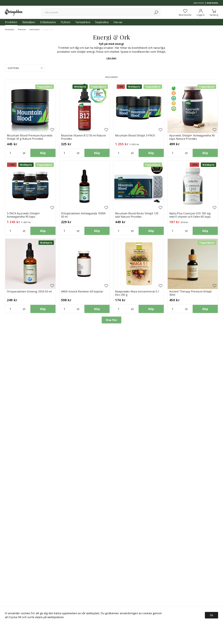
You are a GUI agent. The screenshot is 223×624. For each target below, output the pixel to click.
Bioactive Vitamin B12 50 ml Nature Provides (83, 137)
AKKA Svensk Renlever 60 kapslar (82, 291)
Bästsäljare (28, 22)
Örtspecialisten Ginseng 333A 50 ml (29, 291)
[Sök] (156, 12)
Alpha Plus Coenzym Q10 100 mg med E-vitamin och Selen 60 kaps (190, 215)
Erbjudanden (48, 22)
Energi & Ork (48, 29)
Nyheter (66, 22)
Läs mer (111, 58)
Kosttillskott (35, 29)
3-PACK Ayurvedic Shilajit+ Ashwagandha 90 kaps (23, 215)
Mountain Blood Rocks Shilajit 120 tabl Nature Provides (137, 215)
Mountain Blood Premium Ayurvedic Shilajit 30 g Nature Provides (30, 137)
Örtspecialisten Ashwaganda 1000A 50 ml (83, 215)
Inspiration (102, 22)
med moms (212, 2)
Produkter (11, 22)
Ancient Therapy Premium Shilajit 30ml (190, 293)
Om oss (117, 22)
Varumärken (82, 22)
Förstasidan (9, 29)
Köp (43, 153)
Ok (211, 615)
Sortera (13, 68)
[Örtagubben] (13, 12)
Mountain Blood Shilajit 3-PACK (135, 135)
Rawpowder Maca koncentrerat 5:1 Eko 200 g (137, 293)
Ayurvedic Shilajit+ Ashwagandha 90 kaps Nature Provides (192, 137)
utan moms (198, 2)
